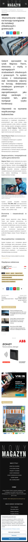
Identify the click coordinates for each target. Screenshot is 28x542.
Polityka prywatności (6, 529)
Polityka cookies (16, 529)
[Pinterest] (14, 32)
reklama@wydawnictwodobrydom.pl (16, 498)
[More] (21, 32)
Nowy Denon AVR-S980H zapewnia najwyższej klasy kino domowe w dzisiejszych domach (18, 328)
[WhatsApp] (18, 32)
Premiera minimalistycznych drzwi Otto (7, 299)
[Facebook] (7, 32)
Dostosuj (14, 535)
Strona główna (4, 10)
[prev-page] (2, 334)
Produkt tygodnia (12, 10)
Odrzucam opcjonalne (14, 532)
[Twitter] (11, 32)
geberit (12, 273)
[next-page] (5, 334)
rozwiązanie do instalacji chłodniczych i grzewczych (12, 275)
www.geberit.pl (5, 258)
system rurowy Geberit (6, 277)
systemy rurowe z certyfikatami (8, 281)
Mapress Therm (18, 273)
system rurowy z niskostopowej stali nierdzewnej (12, 279)
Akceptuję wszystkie (14, 538)
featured (7, 273)
